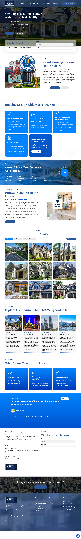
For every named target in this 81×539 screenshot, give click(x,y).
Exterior (9, 239)
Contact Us (56, 3)
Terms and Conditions (54, 501)
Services (29, 3)
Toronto (62, 332)
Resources (48, 3)
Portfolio (35, 3)
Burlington (27, 332)
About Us (22, 3)
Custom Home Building (40, 501)
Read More (65, 398)
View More (71, 239)
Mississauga (45, 332)
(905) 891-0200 (69, 3)
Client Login (42, 3)
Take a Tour (20, 33)
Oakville (8, 332)
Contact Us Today (40, 487)
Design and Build (39, 510)
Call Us (65, 88)
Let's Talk (9, 33)
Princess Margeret (29, 239)
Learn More (55, 88)
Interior (18, 239)
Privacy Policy (52, 503)
